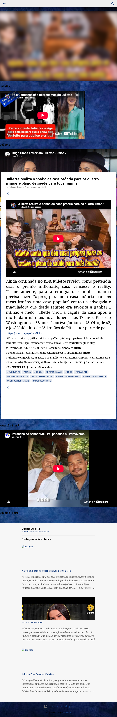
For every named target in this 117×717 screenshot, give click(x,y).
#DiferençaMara (54, 372)
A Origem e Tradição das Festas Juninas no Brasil (46, 571)
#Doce (68, 372)
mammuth (67, 713)
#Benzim (38, 372)
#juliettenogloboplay (94, 376)
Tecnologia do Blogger (60, 706)
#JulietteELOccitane (42, 376)
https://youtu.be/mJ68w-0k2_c (24, 333)
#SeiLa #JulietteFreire (18, 381)
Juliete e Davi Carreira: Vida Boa (38, 674)
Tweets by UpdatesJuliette (35, 531)
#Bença (27, 372)
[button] (8, 193)
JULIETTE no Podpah (32, 622)
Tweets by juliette (9, 519)
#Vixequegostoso (42, 381)
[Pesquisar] (13, 3)
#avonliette (13, 372)
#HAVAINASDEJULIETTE (17, 376)
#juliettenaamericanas (67, 376)
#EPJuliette (81, 372)
